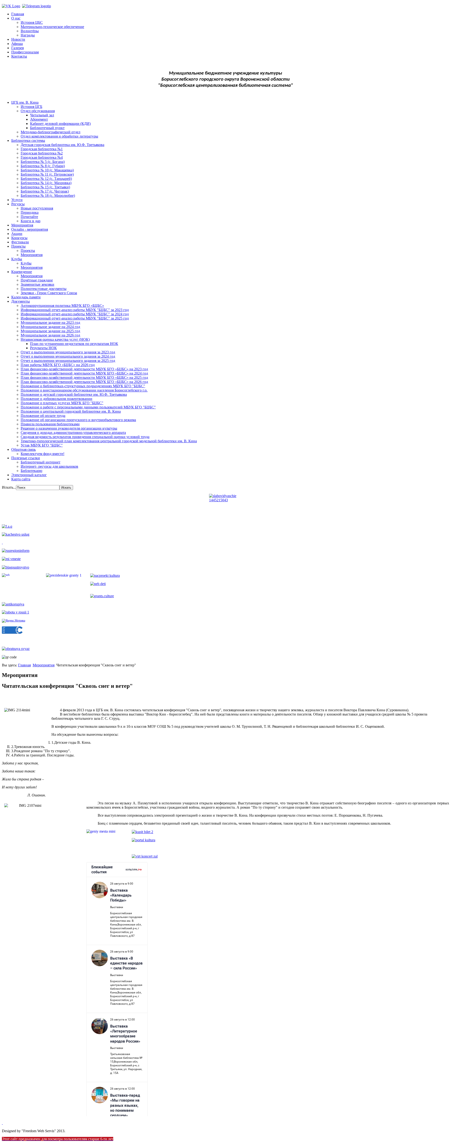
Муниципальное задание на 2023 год (50, 322)
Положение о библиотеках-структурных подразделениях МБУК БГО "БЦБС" (83, 386)
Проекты (18, 246)
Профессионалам (25, 52)
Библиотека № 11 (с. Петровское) (47, 174)
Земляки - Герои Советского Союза (49, 293)
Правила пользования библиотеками (50, 424)
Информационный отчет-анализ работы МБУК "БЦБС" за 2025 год (75, 318)
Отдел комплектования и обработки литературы (59, 136)
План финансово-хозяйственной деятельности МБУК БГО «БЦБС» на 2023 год (84, 369)
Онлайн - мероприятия (29, 229)
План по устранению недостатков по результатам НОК (74, 344)
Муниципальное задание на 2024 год (50, 327)
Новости (18, 39)
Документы (20, 301)
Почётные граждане (37, 280)
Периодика (30, 212)
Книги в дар (30, 221)
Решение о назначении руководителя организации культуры (69, 428)
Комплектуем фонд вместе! (42, 454)
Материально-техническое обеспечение (52, 27)
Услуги (17, 200)
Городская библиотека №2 (42, 153)
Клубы (16, 259)
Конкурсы (19, 238)
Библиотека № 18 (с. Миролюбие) (48, 196)
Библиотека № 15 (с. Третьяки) (45, 187)
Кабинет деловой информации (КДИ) (60, 124)
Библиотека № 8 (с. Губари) (43, 166)
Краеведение (21, 272)
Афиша (17, 44)
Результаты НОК (43, 348)
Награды (28, 35)
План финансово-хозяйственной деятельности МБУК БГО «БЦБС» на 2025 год (84, 378)
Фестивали (20, 242)
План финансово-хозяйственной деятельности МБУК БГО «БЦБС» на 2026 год (84, 382)
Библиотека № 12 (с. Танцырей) (46, 179)
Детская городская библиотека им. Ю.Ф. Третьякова (62, 145)
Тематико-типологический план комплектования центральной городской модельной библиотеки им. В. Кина (109, 441)
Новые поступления (37, 208)
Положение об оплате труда (43, 416)
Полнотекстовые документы (43, 289)
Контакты (19, 56)
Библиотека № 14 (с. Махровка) (46, 183)
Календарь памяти (26, 297)
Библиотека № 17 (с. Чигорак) (45, 191)
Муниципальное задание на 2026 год (50, 335)
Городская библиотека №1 (42, 149)
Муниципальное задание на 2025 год (50, 331)
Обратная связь (23, 449)
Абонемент (39, 119)
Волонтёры (30, 31)
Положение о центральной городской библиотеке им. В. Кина (71, 411)
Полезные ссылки (25, 458)
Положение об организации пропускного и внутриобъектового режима (78, 420)
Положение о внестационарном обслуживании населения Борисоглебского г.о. (84, 390)
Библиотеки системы (28, 140)
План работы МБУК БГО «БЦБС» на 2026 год (58, 365)
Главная (17, 14)
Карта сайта (20, 479)
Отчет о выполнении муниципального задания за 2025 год (68, 361)
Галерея (17, 48)
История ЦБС (32, 22)
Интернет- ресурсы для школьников (49, 466)
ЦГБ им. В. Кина (25, 102)
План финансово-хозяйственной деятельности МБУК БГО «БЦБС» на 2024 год (84, 373)
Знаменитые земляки (37, 284)
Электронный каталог (29, 475)
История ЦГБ (31, 107)
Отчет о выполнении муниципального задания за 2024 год (68, 356)
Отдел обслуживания (38, 111)
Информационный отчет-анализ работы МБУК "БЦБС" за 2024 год (75, 314)
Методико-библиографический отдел (50, 132)
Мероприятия (22, 225)
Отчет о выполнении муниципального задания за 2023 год (68, 352)
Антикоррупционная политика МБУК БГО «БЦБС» (62, 306)
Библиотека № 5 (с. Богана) (43, 162)
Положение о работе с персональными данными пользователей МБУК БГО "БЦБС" (88, 407)
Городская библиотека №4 (42, 157)
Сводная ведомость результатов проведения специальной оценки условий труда (85, 437)
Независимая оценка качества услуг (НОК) (55, 339)
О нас (15, 18)
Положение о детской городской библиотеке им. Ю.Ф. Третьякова (74, 394)
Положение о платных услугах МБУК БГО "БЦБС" (62, 403)
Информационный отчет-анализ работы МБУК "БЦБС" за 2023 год (75, 310)
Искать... (9, 487)
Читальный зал (42, 115)
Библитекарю (31, 471)
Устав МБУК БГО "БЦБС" (42, 445)
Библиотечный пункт (47, 128)
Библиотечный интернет (40, 462)
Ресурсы (18, 204)
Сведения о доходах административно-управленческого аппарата (73, 433)
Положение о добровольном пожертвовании (56, 399)
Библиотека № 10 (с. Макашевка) (47, 170)
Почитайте (29, 217)
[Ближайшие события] (2, 1123)
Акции (16, 234)
